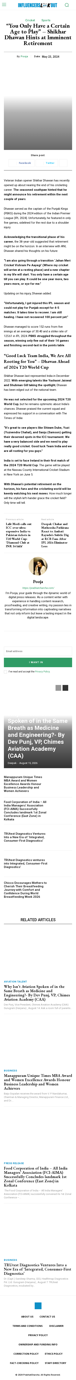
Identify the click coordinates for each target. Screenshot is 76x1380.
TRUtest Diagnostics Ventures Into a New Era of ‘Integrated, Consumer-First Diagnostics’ (24, 837)
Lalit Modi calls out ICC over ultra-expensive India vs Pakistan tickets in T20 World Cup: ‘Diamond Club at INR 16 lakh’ (19, 535)
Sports (46, 20)
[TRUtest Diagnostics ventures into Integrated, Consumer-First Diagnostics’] (62, 863)
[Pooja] (38, 566)
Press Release (14, 1163)
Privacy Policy (42, 671)
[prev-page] (58, 688)
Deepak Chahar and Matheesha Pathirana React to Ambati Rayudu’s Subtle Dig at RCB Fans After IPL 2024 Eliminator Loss (55, 535)
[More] (63, 163)
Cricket (30, 20)
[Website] (38, 623)
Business (10, 1070)
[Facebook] (38, 1305)
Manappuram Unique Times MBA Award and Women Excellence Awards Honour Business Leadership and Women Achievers (23, 784)
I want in (36, 662)
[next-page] (65, 688)
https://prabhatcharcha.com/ (38, 588)
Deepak (12, 763)
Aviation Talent (15, 981)
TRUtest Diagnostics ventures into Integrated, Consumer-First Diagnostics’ (25, 863)
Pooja (24, 56)
